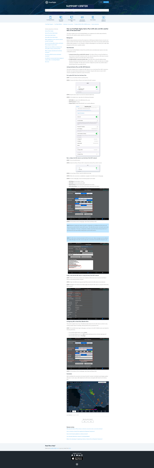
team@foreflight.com (54, 448)
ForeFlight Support (49, 24)
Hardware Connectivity (68, 24)
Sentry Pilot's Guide (49, 31)
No (90, 421)
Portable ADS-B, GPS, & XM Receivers (82, 24)
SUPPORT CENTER (77, 6)
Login (101, 2)
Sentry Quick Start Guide (50, 35)
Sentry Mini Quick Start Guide (51, 37)
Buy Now (106, 2)
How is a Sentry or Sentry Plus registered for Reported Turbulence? (81, 431)
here (70, 448)
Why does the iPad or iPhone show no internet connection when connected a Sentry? (85, 428)
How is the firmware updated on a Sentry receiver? (77, 434)
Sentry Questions (95, 24)
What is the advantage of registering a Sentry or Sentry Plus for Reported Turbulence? (84, 439)
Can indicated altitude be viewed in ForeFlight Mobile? (78, 436)
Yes (84, 421)
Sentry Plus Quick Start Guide (51, 33)
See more (47, 61)
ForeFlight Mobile (58, 24)
